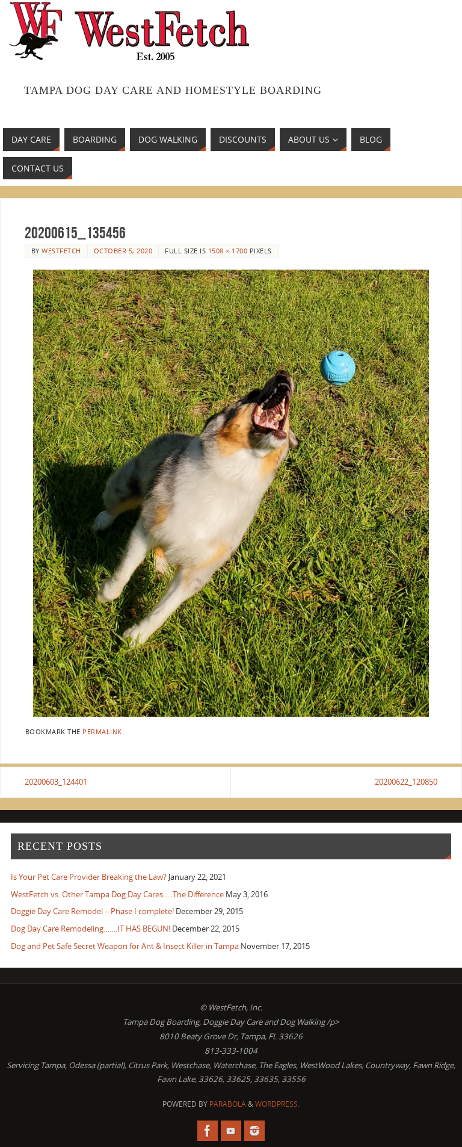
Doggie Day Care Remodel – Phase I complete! (92, 911)
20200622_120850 (406, 781)
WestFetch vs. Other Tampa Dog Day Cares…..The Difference (117, 894)
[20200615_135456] (231, 493)
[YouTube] (231, 1131)
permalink (102, 731)
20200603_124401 (56, 781)
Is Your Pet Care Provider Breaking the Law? (89, 876)
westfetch (61, 250)
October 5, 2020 (123, 250)
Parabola (227, 1104)
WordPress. (277, 1104)
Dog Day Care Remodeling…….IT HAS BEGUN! (90, 928)
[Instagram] (254, 1131)
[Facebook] (207, 1131)
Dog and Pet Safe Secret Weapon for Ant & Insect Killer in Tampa (125, 946)
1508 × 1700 (228, 250)
